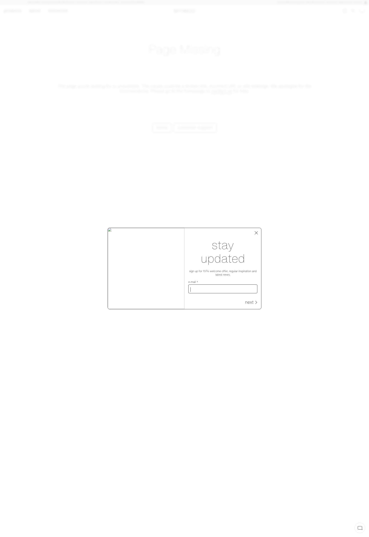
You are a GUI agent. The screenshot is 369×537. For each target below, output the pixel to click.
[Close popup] (256, 233)
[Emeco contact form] (360, 528)
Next (249, 302)
